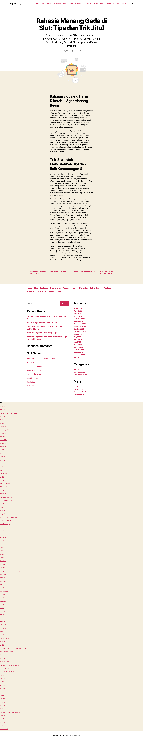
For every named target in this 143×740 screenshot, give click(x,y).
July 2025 (77, 337)
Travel (118, 3)
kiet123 (2, 614)
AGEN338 (3, 534)
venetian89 (3, 621)
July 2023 (77, 357)
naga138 (2, 678)
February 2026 (79, 319)
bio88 (2, 608)
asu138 (2, 695)
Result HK (3, 504)
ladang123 (3, 618)
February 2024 (79, 355)
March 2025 (78, 347)
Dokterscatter (4, 591)
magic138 (3, 631)
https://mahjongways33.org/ (8, 413)
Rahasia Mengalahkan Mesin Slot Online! (42, 323)
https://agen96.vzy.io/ (6, 497)
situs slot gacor (79, 372)
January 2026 (79, 321)
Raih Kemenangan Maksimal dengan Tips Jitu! (44, 333)
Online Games (87, 3)
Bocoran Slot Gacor (34, 374)
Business (48, 3)
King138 (2, 510)
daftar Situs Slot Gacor (35, 370)
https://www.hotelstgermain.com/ (10, 712)
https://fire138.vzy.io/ (6, 500)
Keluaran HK (3, 564)
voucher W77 (4, 729)
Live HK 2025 (4, 473)
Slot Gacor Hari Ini (80, 375)
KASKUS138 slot (5, 483)
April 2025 (78, 344)
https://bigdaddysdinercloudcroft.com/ (41, 359)
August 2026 (79, 308)
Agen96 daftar (4, 638)
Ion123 (2, 598)
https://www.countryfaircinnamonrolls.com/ (13, 648)
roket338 (3, 433)
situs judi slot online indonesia (38, 366)
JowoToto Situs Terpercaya (8, 517)
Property (102, 3)
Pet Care (95, 3)
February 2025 (79, 350)
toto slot (2, 698)
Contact (124, 3)
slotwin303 (3, 601)
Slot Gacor (30, 362)
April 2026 (78, 316)
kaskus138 (3, 426)
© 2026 (56, 735)
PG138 (2, 530)
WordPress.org (79, 394)
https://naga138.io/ (5, 668)
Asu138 (2, 567)
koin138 (2, 685)
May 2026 (77, 314)
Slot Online (31, 382)
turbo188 (3, 611)
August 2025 (78, 334)
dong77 (2, 554)
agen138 (2, 416)
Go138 (2, 719)
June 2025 (78, 339)
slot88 (2, 709)
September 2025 (80, 332)
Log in (76, 387)
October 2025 (79, 329)
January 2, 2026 (78, 51)
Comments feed (80, 392)
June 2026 (78, 311)
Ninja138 (2, 635)
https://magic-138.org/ (6, 651)
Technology (110, 3)
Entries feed (78, 389)
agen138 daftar (4, 661)
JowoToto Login (5, 524)
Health (71, 3)
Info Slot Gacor (32, 378)
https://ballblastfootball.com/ (8, 672)
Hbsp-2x (12, 4)
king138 (2, 409)
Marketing (78, 3)
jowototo (3, 574)
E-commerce (57, 3)
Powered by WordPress (73, 735)
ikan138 (2, 436)
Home (37, 3)
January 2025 (79, 352)
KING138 (3, 406)
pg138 (2, 450)
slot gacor (3, 581)
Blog (42, 3)
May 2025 (77, 342)
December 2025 (80, 324)
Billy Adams (67, 51)
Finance (65, 3)
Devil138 (2, 480)
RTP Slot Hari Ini (33, 386)
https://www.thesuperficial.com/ (9, 665)
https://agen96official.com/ (8, 430)
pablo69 (2, 604)
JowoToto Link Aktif (6, 520)
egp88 (2, 420)
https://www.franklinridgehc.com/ (10, 571)
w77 (1, 544)
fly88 (1, 507)
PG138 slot (3, 487)
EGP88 (2, 470)
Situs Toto (3, 561)
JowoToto (3, 456)
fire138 (2, 655)
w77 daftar (3, 628)
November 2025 (80, 326)
